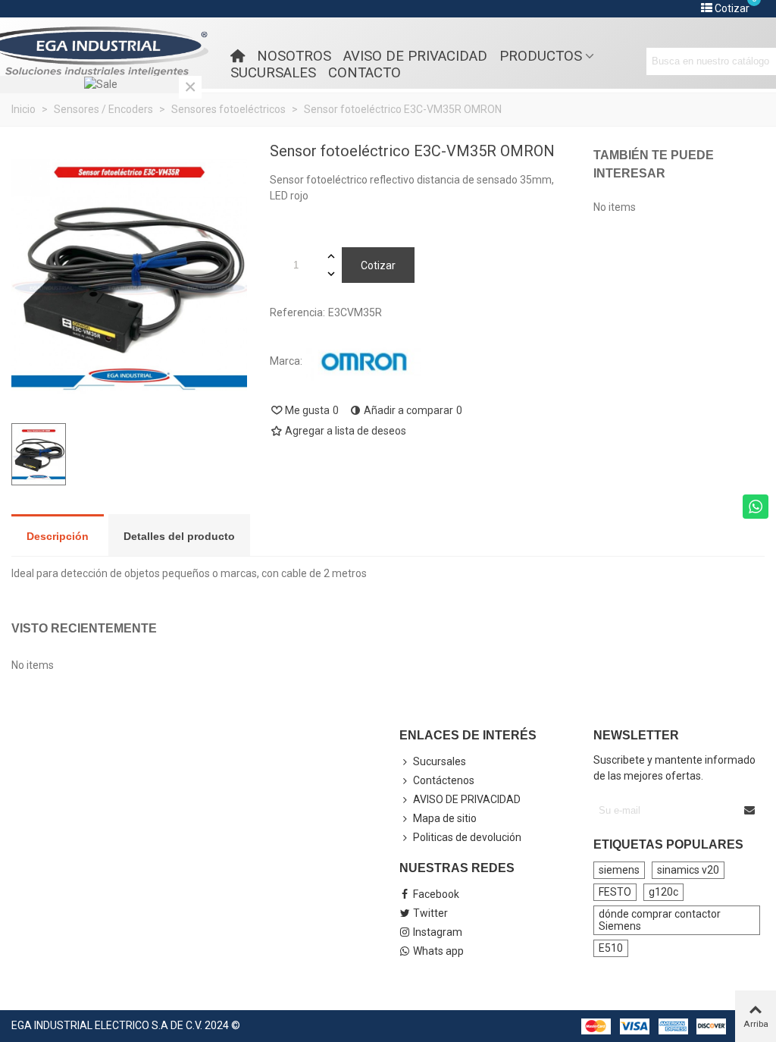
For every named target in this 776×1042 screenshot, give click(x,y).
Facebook (436, 894)
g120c (663, 892)
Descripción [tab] (58, 536)
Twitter (430, 913)
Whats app (438, 951)
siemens (619, 870)
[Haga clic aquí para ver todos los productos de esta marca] (363, 361)
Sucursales (273, 72)
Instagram (437, 932)
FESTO (615, 892)
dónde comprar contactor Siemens (660, 920)
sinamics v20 (688, 870)
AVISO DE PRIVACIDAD (415, 56)
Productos (540, 56)
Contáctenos (443, 780)
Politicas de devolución (467, 837)
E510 (611, 948)
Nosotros (294, 56)
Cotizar (378, 265)
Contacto (364, 72)
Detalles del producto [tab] (179, 536)
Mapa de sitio (445, 818)
